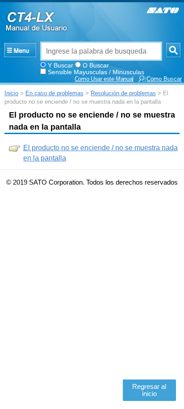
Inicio (11, 93)
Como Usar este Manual (104, 79)
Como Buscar (164, 79)
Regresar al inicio (149, 390)
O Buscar (96, 65)
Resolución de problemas (123, 93)
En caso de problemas (54, 93)
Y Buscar (60, 65)
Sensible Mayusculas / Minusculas (96, 72)
